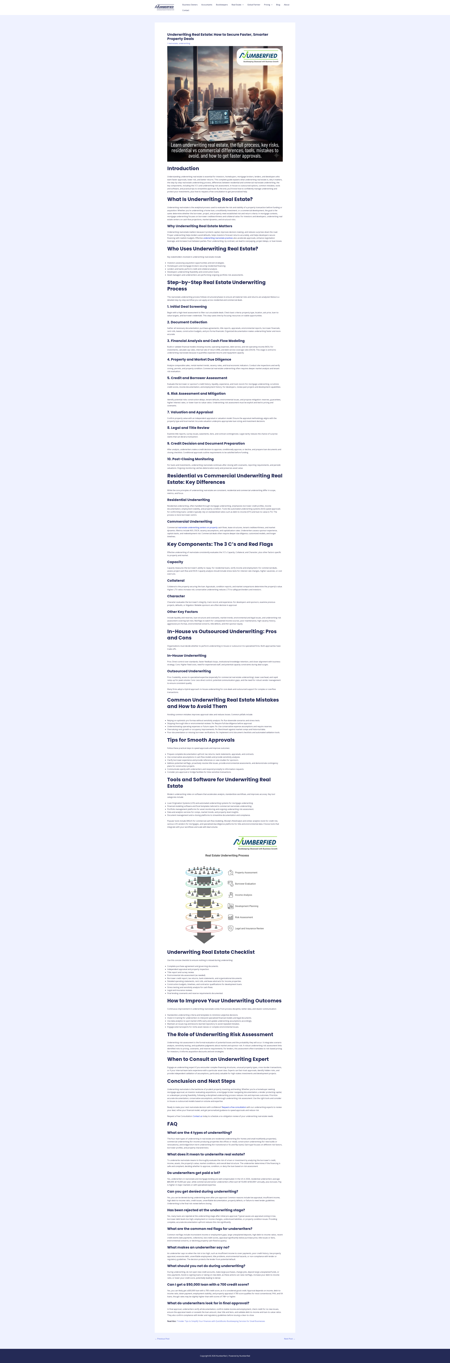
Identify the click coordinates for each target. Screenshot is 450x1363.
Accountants (206, 4)
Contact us (197, 1116)
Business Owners (190, 4)
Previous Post (162, 1338)
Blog (278, 4)
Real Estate (236, 4)
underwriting (184, 43)
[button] (242, 4)
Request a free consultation (234, 1107)
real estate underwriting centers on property (198, 527)
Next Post (289, 1338)
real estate (173, 43)
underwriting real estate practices (218, 238)
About (286, 4)
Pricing (267, 4)
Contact (185, 10)
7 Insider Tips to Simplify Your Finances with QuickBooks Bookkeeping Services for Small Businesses (221, 1321)
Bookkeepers (222, 4)
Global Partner (253, 4)
